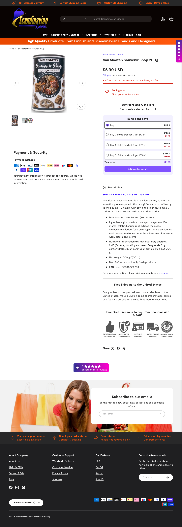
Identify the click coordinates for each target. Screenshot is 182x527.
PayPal (99, 467)
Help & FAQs (16, 467)
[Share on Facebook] (118, 348)
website (163, 273)
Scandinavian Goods (113, 54)
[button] (171, 19)
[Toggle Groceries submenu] (100, 34)
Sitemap (57, 479)
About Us (14, 461)
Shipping (107, 75)
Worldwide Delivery (63, 461)
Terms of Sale (16, 473)
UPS (98, 461)
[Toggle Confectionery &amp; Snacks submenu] (81, 34)
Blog (11, 479)
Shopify (100, 479)
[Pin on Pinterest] (124, 348)
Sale (138, 34)
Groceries (92, 34)
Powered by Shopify (42, 516)
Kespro (99, 473)
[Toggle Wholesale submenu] (119, 34)
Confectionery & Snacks (65, 34)
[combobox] (106, 19)
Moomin (128, 34)
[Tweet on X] (112, 348)
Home (44, 34)
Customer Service (62, 467)
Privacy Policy (60, 473)
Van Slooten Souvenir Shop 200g (30, 49)
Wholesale (110, 34)
